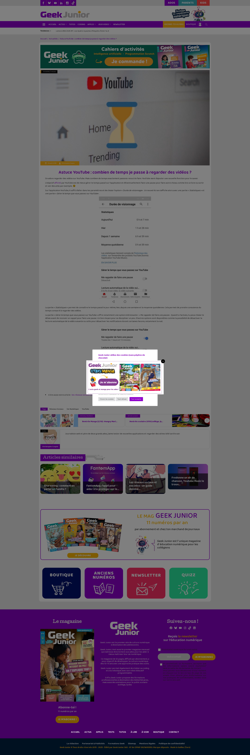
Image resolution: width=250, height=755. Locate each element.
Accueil (75, 732)
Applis (99, 732)
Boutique (158, 732)
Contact (174, 732)
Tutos (122, 732)
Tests (111, 732)
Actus (88, 732)
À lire (134, 732)
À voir (145, 732)
